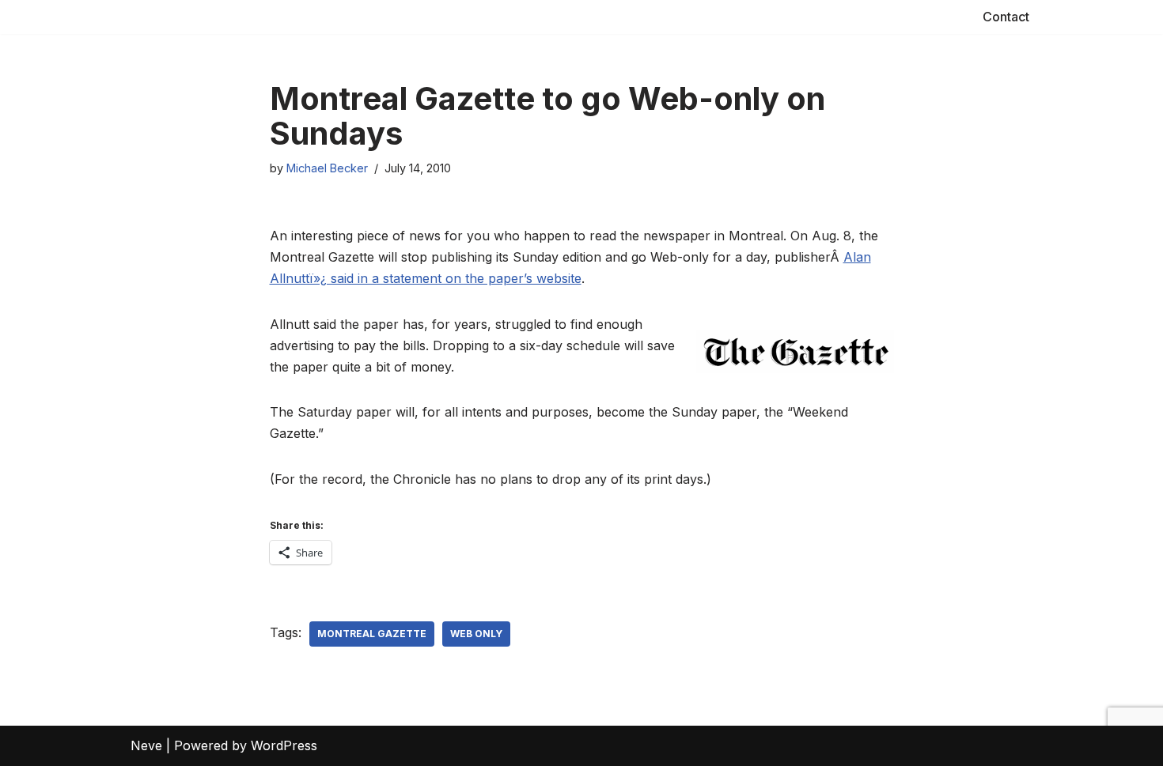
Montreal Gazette (371, 634)
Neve (146, 745)
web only (476, 634)
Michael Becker (327, 168)
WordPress (284, 745)
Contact (1006, 17)
